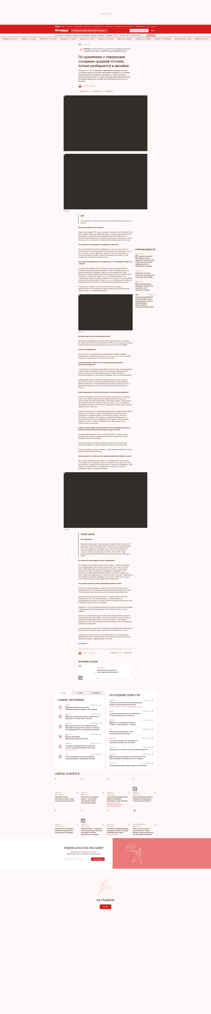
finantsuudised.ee (98, 26)
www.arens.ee (82, 643)
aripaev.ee (69, 26)
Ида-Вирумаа (85, 35)
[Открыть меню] (63, 26)
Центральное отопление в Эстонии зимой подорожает (128, 749)
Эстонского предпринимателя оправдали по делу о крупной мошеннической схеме (117, 830)
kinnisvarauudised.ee (128, 26)
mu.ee (148, 26)
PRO (127, 35)
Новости (68, 714)
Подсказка (109, 35)
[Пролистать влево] (94, 672)
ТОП (67, 754)
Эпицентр (68, 35)
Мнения (93, 35)
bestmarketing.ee (78, 26)
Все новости (59, 35)
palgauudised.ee (155, 26)
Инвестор (76, 35)
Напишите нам (135, 35)
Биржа (68, 705)
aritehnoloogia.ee (109, 26)
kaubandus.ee (118, 26)
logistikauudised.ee (140, 26)
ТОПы (116, 35)
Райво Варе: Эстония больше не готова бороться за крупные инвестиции (145, 275)
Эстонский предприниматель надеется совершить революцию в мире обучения (117, 799)
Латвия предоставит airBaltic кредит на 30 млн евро (128, 765)
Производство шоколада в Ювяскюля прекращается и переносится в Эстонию (64, 830)
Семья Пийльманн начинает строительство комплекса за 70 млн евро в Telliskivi (143, 799)
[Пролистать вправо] (131, 672)
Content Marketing (139, 824)
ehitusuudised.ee (88, 26)
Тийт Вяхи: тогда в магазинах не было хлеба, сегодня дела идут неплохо (65, 799)
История (122, 35)
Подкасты (100, 35)
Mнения (111, 720)
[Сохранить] (101, 705)
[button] (76, 859)
